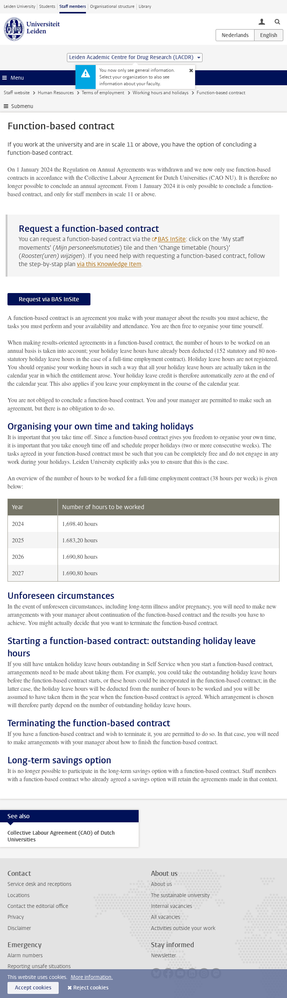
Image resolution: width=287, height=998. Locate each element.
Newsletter (163, 955)
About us (161, 884)
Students (47, 6)
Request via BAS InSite (49, 299)
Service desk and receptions (39, 884)
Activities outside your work (183, 928)
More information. (92, 977)
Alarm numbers (25, 955)
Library (145, 6)
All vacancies (165, 917)
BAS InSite (172, 239)
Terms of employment (103, 93)
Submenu (22, 106)
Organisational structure (112, 6)
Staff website (17, 93)
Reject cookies (90, 987)
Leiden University (19, 6)
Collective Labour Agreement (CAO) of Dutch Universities (61, 836)
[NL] (235, 35)
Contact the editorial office (37, 906)
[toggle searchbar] (277, 21)
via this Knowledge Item (109, 264)
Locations (18, 895)
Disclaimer (19, 928)
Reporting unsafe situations (39, 966)
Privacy (15, 917)
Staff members (72, 6)
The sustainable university (180, 895)
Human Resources (56, 93)
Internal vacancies (171, 906)
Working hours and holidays (160, 93)
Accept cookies (33, 987)
